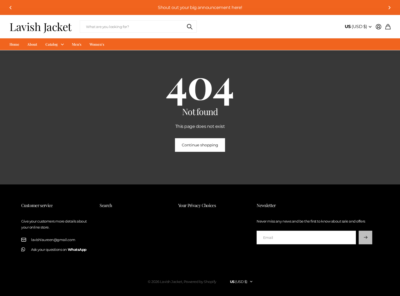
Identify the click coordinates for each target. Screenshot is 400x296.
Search (106, 205)
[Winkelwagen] (387, 27)
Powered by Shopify (200, 281)
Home (14, 44)
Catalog (51, 44)
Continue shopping (200, 145)
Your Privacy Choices (197, 205)
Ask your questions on (59, 249)
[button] (11, 7)
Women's (97, 44)
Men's (76, 44)
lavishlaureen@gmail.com (53, 240)
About (32, 44)
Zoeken (190, 26)
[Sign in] (378, 27)
